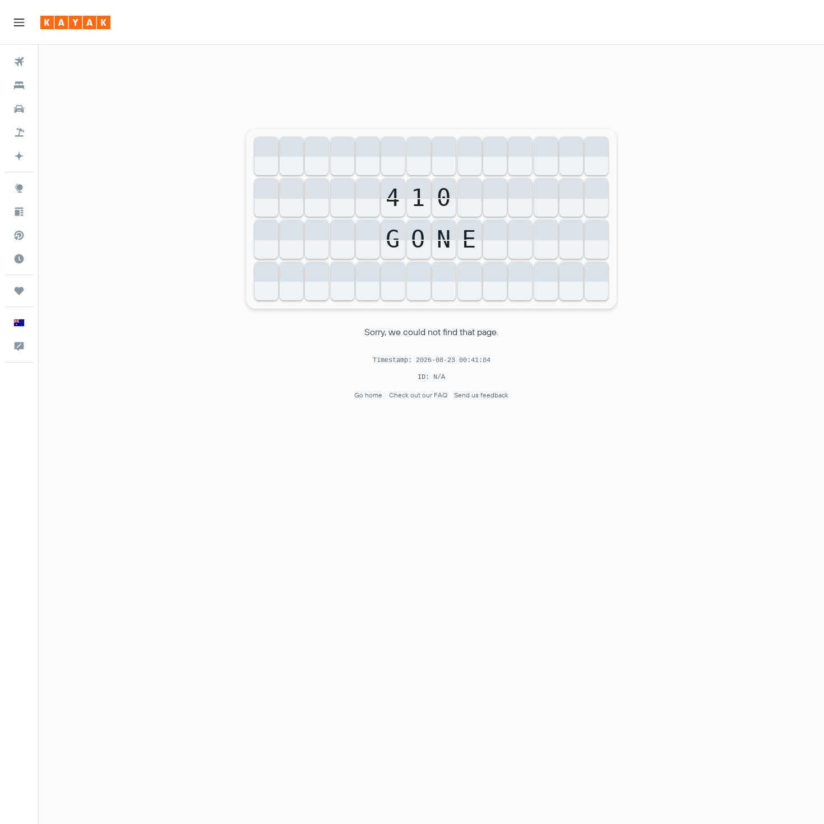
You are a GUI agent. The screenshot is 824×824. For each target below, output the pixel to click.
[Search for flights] (19, 62)
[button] (19, 22)
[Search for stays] (19, 85)
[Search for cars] (19, 109)
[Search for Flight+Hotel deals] (19, 132)
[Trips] (19, 291)
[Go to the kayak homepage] (75, 22)
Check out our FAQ (418, 395)
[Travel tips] (19, 211)
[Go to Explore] (19, 188)
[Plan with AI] (19, 156)
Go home (368, 395)
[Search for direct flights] (19, 235)
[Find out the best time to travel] (19, 259)
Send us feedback (481, 395)
